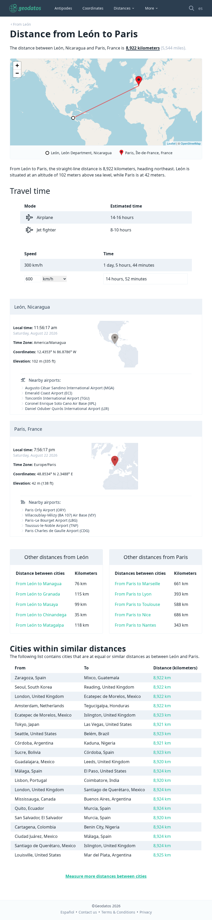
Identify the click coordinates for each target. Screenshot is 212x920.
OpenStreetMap (191, 143)
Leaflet (171, 143)
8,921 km (162, 724)
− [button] (17, 73)
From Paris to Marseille (137, 583)
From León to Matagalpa (40, 625)
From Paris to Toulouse (137, 604)
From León (22, 24)
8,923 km (162, 715)
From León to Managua (39, 583)
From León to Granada (38, 594)
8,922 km (162, 678)
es (200, 8)
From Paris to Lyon (133, 594)
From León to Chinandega (41, 615)
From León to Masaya (37, 604)
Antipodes (63, 8)
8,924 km (162, 771)
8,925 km (162, 855)
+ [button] (17, 65)
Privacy (146, 912)
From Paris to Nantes (135, 625)
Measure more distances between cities (106, 876)
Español (67, 912)
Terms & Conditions (118, 912)
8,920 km (162, 762)
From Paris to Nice (133, 615)
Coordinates (92, 8)
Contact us (88, 912)
